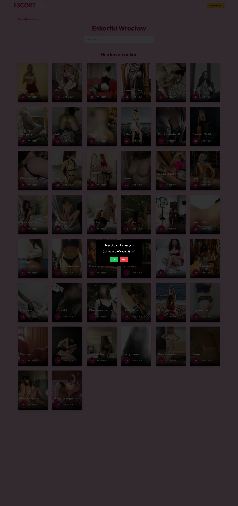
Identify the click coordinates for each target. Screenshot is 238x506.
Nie (123, 259)
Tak (114, 259)
